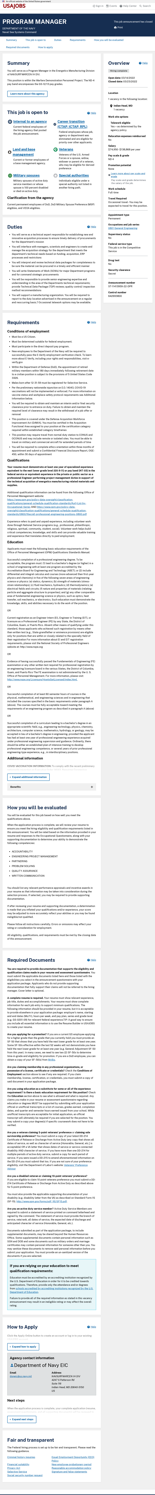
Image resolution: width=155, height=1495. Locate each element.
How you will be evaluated (109, 40)
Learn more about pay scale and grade (128, 175)
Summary (11, 40)
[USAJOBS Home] (15, 6)
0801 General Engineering (122, 228)
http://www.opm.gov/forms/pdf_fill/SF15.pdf (41, 1201)
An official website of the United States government (28, 1)
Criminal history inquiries (21, 1457)
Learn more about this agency (27, 93)
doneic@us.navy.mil (21, 1376)
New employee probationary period (71, 1464)
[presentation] (128, 107)
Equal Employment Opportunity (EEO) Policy (73, 1459)
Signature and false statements (69, 1471)
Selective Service (17, 1471)
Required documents (18, 47)
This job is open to (35, 40)
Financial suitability (18, 1464)
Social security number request (25, 1475)
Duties (57, 40)
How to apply (45, 47)
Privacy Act (13, 1468)
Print (120, 27)
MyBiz (51, 1059)
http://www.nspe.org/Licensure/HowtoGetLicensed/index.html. (42, 679)
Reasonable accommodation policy (71, 1468)
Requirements (78, 40)
